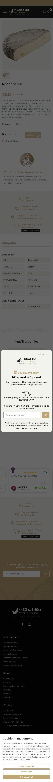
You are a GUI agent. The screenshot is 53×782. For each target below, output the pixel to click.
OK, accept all (26, 777)
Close (41, 354)
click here (44, 423)
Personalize (26, 772)
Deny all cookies (26, 766)
